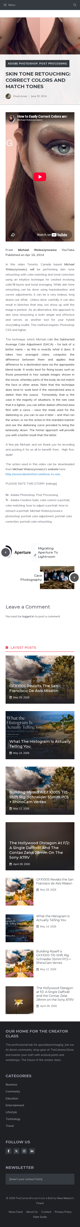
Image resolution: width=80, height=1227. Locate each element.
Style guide (40, 1216)
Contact (46, 1211)
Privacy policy (63, 1211)
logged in (28, 616)
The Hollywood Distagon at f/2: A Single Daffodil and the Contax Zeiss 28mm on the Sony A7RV (55, 993)
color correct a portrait (55, 500)
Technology (13, 1119)
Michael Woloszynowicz (46, 511)
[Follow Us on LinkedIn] (32, 1151)
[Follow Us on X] (16, 1151)
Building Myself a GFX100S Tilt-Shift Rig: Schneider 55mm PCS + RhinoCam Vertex (39, 797)
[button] (75, 5)
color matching (15, 505)
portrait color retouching (36, 521)
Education (12, 1098)
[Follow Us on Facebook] (9, 1151)
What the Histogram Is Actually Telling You (53, 918)
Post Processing (53, 63)
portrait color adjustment (37, 516)
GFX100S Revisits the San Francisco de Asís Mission (54, 881)
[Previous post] (5, 552)
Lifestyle (11, 1112)
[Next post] (74, 577)
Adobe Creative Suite (24, 500)
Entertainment (15, 1105)
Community (13, 1091)
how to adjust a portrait (41, 505)
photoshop (13, 516)
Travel (10, 1126)
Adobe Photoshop (23, 63)
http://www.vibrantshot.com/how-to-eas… (34, 474)
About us (32, 1211)
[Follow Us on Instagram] (24, 1151)
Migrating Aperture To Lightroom (48, 552)
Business (11, 1084)
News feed (16, 1211)
